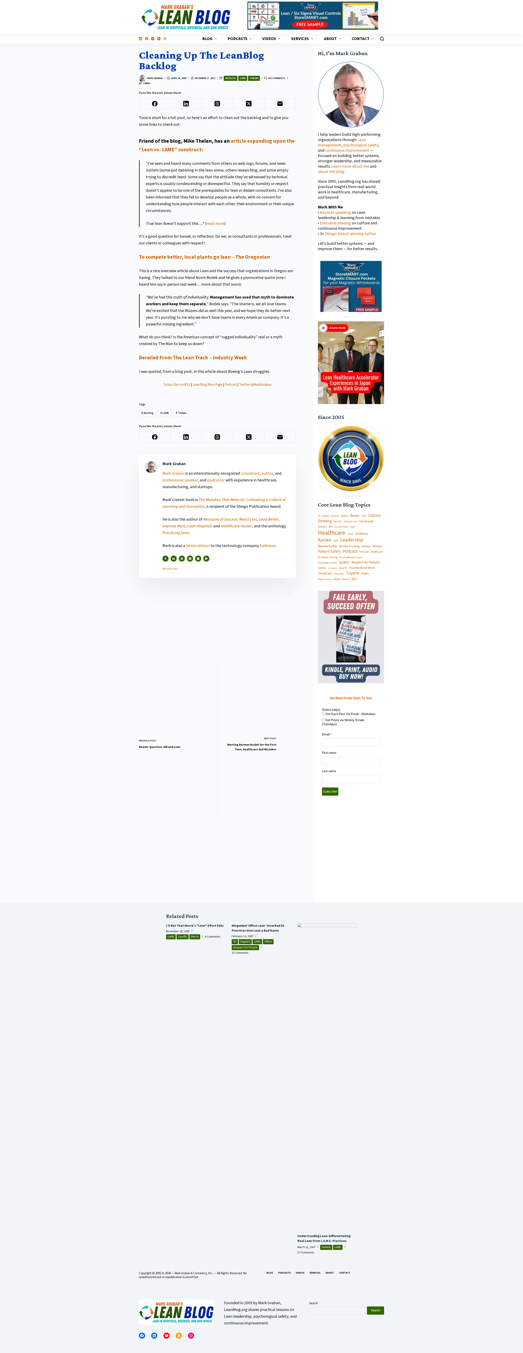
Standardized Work (362, 568)
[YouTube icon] (206, 559)
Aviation (335, 516)
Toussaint (339, 574)
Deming (325, 521)
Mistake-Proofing (349, 546)
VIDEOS (269, 39)
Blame (345, 516)
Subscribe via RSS (176, 384)
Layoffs (182, 937)
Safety (322, 568)
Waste (337, 579)
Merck (195, 937)
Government (341, 526)
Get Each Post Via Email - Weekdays (350, 714)
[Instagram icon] (198, 559)
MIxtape (377, 546)
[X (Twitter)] (248, 104)
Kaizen (324, 540)
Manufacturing (327, 546)
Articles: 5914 (170, 568)
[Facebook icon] (165, 559)
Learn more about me (350, 166)
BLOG (207, 39)
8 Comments (212, 937)
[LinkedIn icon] (174, 559)
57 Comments (305, 1253)
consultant (250, 473)
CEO (363, 516)
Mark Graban (173, 473)
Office (268, 942)
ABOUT (330, 39)
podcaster (216, 480)
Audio (325, 516)
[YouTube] (158, 38)
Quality (344, 562)
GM (330, 527)
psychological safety (360, 145)
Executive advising (335, 223)
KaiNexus (268, 546)
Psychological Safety (327, 563)
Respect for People (365, 562)
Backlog (230, 78)
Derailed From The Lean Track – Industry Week (193, 357)
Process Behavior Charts (350, 557)
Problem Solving (327, 557)
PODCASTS (237, 39)
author (267, 473)
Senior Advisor (198, 546)
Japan (350, 534)
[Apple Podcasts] (165, 38)
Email (327, 734)
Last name (329, 771)
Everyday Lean (350, 521)
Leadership (351, 540)
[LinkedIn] (140, 38)
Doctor (338, 521)
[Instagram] (152, 38)
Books (354, 515)
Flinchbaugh (366, 521)
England (245, 942)
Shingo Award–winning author (350, 234)
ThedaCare (325, 574)
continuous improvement (347, 150)
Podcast (231, 384)
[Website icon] (182, 559)
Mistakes (366, 546)
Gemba (322, 527)
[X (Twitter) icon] (190, 559)
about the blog (331, 172)
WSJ (354, 579)
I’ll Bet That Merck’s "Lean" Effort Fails (195, 925)
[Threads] (217, 104)
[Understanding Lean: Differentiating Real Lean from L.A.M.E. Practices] (327, 1076)
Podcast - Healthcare (371, 552)
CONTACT (360, 39)
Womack (346, 579)
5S (319, 516)
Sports (343, 568)
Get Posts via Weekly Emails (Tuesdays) (343, 722)
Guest (352, 527)
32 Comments (240, 953)
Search (313, 1303)
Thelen (254, 78)
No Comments (276, 78)
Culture (374, 515)
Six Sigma (332, 568)
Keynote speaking (336, 212)
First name (329, 752)
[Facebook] (146, 38)
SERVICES (300, 39)
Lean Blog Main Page (207, 384)
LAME (243, 78)
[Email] (280, 104)
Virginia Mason (325, 579)
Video (365, 573)
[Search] (382, 39)
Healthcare (331, 533)
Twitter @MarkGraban (255, 384)
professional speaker (180, 480)
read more (215, 223)
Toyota (352, 573)
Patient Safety (329, 551)
